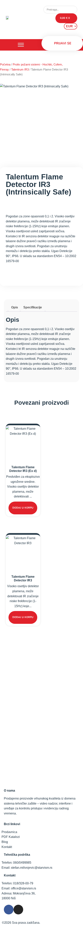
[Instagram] (18, 909)
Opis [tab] (14, 307)
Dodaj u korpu (22, 508)
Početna (5, 64)
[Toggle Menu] (21, 45)
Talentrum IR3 (20, 69)
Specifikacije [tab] (32, 307)
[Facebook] (9, 909)
